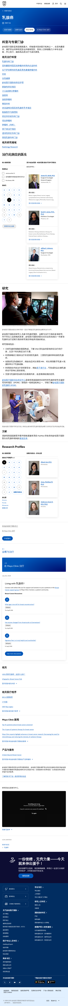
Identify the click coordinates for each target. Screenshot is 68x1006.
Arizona (4, 500)
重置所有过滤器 (9, 226)
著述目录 (23, 438)
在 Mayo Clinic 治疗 (43, 29)
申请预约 (7, 538)
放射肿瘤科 (7, 99)
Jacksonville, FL (10, 173)
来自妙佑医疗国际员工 (10, 526)
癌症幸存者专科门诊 (11, 116)
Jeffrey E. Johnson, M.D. (47, 249)
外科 (4, 74)
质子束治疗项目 (9, 129)
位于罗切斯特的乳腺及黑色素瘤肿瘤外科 (19, 70)
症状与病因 (7, 29)
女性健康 (6, 78)
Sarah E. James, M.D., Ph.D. (48, 213)
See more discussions (14, 654)
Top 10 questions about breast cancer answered (17, 725)
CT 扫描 (4, 702)
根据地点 (5, 169)
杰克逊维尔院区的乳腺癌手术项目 (16, 108)
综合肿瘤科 (7, 120)
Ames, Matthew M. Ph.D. (47, 483)
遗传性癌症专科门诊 (11, 133)
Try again (34, 813)
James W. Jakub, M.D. (48, 175)
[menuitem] (7, 30)
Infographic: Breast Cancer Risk (12, 679)
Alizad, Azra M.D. (46, 462)
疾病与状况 (8, 11)
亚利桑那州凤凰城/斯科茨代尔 (15, 177)
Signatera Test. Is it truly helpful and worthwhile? (20, 640)
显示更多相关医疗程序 (10, 711)
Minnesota (5, 505)
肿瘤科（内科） (9, 125)
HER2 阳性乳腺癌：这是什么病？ (13, 674)
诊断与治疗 (18, 29)
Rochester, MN (10, 180)
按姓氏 (4, 185)
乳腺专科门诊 (8, 61)
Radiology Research (10, 147)
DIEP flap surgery (7, 707)
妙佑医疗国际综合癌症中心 (14, 380)
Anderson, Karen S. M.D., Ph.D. (47, 503)
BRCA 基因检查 (7, 697)
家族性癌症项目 (9, 87)
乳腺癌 (8, 17)
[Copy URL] (45, 809)
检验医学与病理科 (10, 112)
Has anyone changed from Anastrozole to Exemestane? (22, 622)
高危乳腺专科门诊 (10, 137)
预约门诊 (8, 23)
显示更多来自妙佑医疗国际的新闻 (14, 741)
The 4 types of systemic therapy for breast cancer (18, 729)
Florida (4, 503)
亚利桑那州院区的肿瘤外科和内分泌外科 (19, 65)
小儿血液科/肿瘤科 (10, 91)
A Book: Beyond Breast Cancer (12, 755)
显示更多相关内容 (8, 683)
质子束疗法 (41, 368)
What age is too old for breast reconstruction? (19, 604)
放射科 (5, 95)
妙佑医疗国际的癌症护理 (13, 82)
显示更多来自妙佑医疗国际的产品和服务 (16, 759)
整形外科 (6, 103)
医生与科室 (29, 29)
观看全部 (5, 508)
